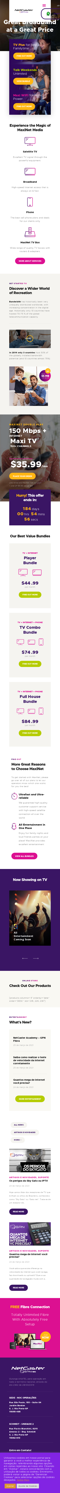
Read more (18, 1211)
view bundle (23, 81)
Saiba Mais (23, 1480)
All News (19, 1125)
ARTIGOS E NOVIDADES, (23, 1177)
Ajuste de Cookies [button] (27, 1486)
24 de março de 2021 (23, 1087)
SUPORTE (43, 1177)
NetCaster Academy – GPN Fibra (29, 1039)
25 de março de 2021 (23, 1045)
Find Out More (30, 594)
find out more (24, 56)
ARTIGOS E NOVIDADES (25, 1132)
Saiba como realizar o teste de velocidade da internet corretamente (29, 1060)
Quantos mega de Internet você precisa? (29, 1081)
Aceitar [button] (10, 1486)
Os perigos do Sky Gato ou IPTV (28, 1180)
